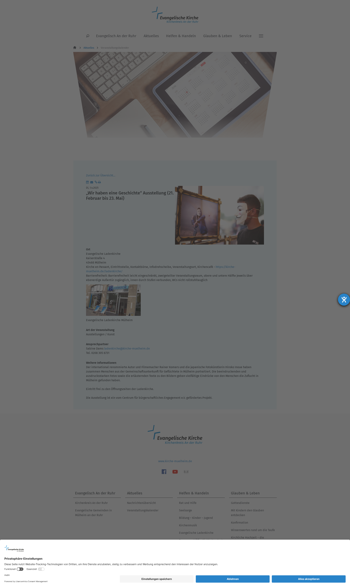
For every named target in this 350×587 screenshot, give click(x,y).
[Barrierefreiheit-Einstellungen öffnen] (344, 300)
